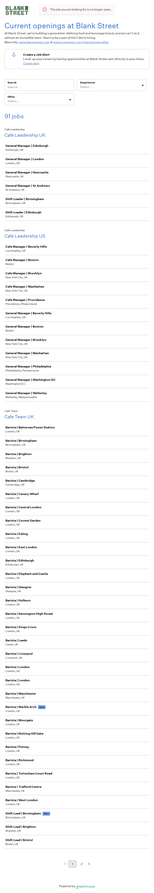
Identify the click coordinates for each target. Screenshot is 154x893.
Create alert (31, 63)
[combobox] (80, 87)
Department (87, 82)
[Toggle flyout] (142, 85)
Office (11, 96)
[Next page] (89, 864)
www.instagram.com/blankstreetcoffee (81, 42)
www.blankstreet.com (34, 42)
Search (12, 82)
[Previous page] (65, 864)
